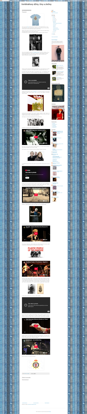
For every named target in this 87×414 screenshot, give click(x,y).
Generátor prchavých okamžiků (57, 165)
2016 (53, 34)
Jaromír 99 (54, 185)
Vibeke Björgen (54, 126)
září (53, 17)
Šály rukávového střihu (55, 161)
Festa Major (54, 30)
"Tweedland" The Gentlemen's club (58, 131)
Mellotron (54, 26)
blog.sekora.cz (55, 160)
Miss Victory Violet (55, 154)
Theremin (54, 25)
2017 (53, 33)
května (54, 31)
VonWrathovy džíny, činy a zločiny (36, 4)
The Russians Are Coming (60, 71)
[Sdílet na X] (33, 373)
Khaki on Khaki (54, 183)
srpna (54, 18)
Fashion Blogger (54, 39)
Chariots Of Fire (55, 152)
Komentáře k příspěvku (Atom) (32, 404)
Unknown (54, 11)
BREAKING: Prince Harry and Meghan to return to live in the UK (60, 133)
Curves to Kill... (55, 137)
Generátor (53, 123)
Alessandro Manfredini (56, 156)
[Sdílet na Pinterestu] (35, 373)
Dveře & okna (54, 163)
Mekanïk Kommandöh (56, 29)
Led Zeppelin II (35, 91)
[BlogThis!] (32, 373)
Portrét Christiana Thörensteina (57, 23)
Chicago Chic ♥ (55, 159)
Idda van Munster (55, 191)
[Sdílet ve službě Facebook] (34, 373)
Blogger (50, 411)
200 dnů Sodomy (58, 77)
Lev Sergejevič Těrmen (36, 52)
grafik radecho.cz (54, 124)
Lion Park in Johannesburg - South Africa (59, 193)
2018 (53, 16)
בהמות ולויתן (54, 24)
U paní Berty (54, 125)
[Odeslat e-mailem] (31, 373)
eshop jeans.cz (54, 127)
